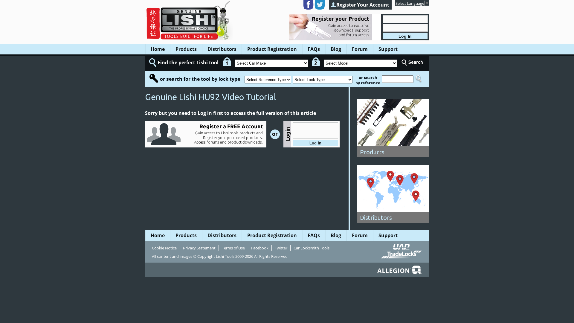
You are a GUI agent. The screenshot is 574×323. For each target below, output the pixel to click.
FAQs (314, 49)
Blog (336, 49)
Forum (360, 49)
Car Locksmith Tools (311, 248)
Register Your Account (362, 4)
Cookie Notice (164, 248)
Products (186, 49)
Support (388, 49)
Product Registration (272, 49)
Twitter (281, 248)
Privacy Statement (199, 248)
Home (158, 49)
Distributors (221, 49)
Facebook (259, 248)
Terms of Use (233, 248)
